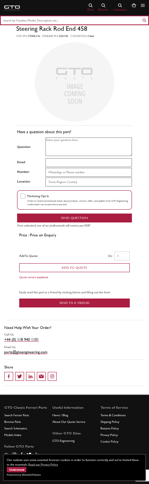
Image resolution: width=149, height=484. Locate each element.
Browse (103, 9)
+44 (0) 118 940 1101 (21, 339)
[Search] (144, 20)
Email (21, 162)
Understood (16, 469)
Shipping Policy (109, 422)
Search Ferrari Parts (16, 415)
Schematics (120, 9)
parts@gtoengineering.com (25, 352)
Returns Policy (109, 428)
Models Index (12, 435)
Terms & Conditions (113, 415)
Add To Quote (74, 267)
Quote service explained (33, 277)
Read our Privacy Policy (43, 464)
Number (23, 172)
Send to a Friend (74, 303)
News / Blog (60, 415)
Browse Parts (12, 422)
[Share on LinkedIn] (30, 376)
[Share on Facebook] (8, 376)
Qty (110, 255)
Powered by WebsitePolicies (24, 474)
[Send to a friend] (41, 376)
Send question (74, 218)
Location (23, 181)
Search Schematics (15, 428)
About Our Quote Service (68, 422)
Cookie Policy (109, 441)
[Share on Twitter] (19, 376)
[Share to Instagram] (52, 376)
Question (23, 147)
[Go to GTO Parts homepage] (12, 7)
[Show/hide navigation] (143, 5)
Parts (90, 9)
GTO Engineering (63, 441)
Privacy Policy (109, 435)
